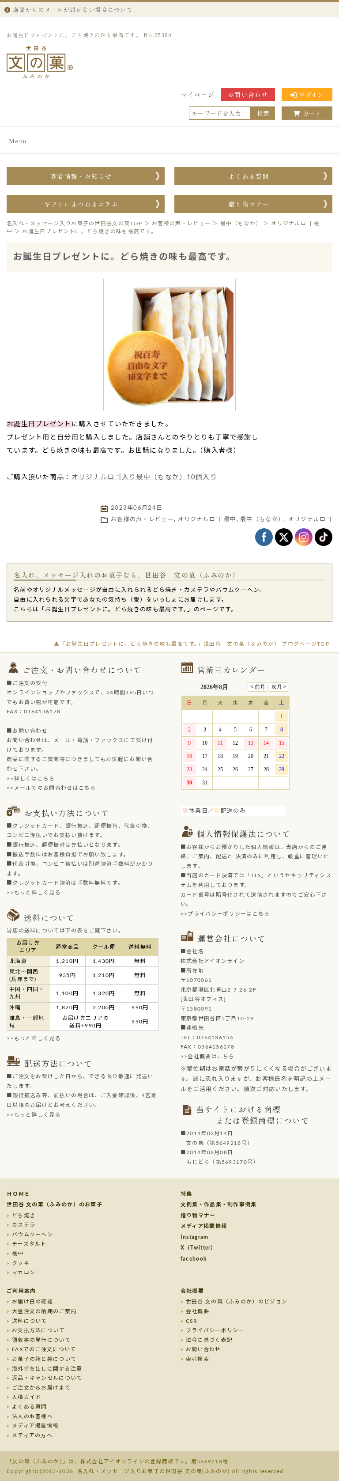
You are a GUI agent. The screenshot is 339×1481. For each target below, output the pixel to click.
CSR (192, 1321)
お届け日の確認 (32, 1301)
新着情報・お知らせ (81, 176)
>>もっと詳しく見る (34, 892)
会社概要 (192, 1291)
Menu (18, 140)
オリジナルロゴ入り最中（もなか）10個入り (144, 477)
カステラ (23, 1224)
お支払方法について (38, 1330)
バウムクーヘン (32, 1234)
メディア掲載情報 (204, 1226)
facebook (194, 1258)
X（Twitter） (199, 1247)
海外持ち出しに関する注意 (47, 1368)
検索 (263, 113)
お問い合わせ (248, 94)
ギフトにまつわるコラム (81, 204)
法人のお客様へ (32, 1416)
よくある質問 (249, 176)
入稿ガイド (26, 1397)
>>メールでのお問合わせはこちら (51, 788)
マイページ (198, 94)
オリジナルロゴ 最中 (207, 520)
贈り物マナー (249, 204)
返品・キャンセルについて (47, 1378)
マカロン (23, 1272)
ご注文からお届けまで (41, 1387)
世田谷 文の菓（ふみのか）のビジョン (236, 1301)
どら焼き (23, 1215)
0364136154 (215, 1037)
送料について (29, 1321)
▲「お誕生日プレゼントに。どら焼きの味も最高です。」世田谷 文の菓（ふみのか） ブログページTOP (191, 644)
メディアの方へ (32, 1435)
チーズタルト (29, 1243)
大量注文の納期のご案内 (44, 1311)
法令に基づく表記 (209, 1340)
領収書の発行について (41, 1340)
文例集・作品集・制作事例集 (219, 1204)
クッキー (23, 1263)
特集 (186, 1194)
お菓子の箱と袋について (44, 1359)
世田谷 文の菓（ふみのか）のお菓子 (54, 1204)
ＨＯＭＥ (18, 1194)
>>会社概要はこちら (208, 1056)
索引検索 (197, 1359)
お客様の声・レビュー (142, 520)
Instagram (195, 1237)
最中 (18, 1253)
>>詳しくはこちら (31, 778)
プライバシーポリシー (215, 1330)
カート (311, 113)
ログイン (311, 94)
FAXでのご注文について (44, 1349)
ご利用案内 (21, 1291)
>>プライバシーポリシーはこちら (225, 914)
